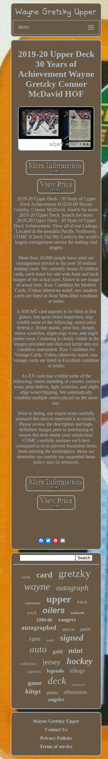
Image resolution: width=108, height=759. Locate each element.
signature (34, 672)
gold (57, 651)
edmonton (75, 692)
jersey (52, 662)
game (35, 682)
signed (71, 637)
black (82, 602)
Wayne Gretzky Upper (56, 721)
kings (33, 691)
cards (26, 577)
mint (75, 650)
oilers (54, 610)
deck (57, 680)
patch (85, 629)
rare (34, 638)
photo (52, 692)
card (44, 574)
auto (38, 649)
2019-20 (68, 630)
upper (58, 599)
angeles (56, 699)
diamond (78, 684)
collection (28, 663)
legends (55, 671)
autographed (38, 627)
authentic (78, 613)
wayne (37, 586)
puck (32, 612)
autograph (72, 587)
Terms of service (56, 746)
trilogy (77, 670)
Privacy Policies (56, 738)
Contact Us (56, 729)
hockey (79, 661)
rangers (67, 619)
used (50, 640)
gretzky (74, 573)
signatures (32, 603)
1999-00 (44, 620)
